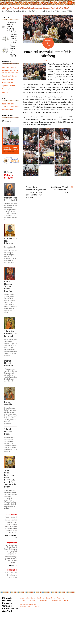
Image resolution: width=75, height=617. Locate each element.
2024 (13, 104)
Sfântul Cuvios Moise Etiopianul (10, 240)
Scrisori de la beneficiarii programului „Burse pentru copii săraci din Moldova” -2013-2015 (36, 192)
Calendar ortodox (9, 176)
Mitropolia (29, 598)
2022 (8, 106)
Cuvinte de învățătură (9, 76)
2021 (12, 106)
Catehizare (54, 600)
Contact (65, 600)
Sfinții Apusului (7, 79)
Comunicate (6, 89)
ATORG (22, 600)
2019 (3, 109)
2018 (8, 109)
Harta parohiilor (7, 82)
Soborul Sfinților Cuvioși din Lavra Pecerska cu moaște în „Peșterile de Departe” (10, 478)
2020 (16, 106)
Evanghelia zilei (11, 542)
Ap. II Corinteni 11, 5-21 (11, 536)
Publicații (43, 600)
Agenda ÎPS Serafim (9, 67)
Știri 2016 (47, 60)
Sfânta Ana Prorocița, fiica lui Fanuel (10, 333)
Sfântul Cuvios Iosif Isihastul (10, 199)
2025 (8, 104)
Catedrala (49, 598)
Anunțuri (5, 92)
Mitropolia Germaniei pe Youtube (29, 606)
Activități (33, 600)
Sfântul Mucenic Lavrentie (8, 363)
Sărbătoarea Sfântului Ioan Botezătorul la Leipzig (60, 189)
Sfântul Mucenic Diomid (8, 431)
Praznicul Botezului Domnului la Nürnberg (48, 54)
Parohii (59, 598)
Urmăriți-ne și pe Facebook (28, 604)
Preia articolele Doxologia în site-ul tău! (11, 575)
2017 (12, 109)
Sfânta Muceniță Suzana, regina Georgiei (8, 286)
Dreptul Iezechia (8, 403)
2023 (4, 106)
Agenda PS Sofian (8, 86)
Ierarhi (39, 598)
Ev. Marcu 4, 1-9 (12, 565)
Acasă (22, 598)
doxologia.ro (12, 570)
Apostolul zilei (11, 514)
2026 (4, 104)
